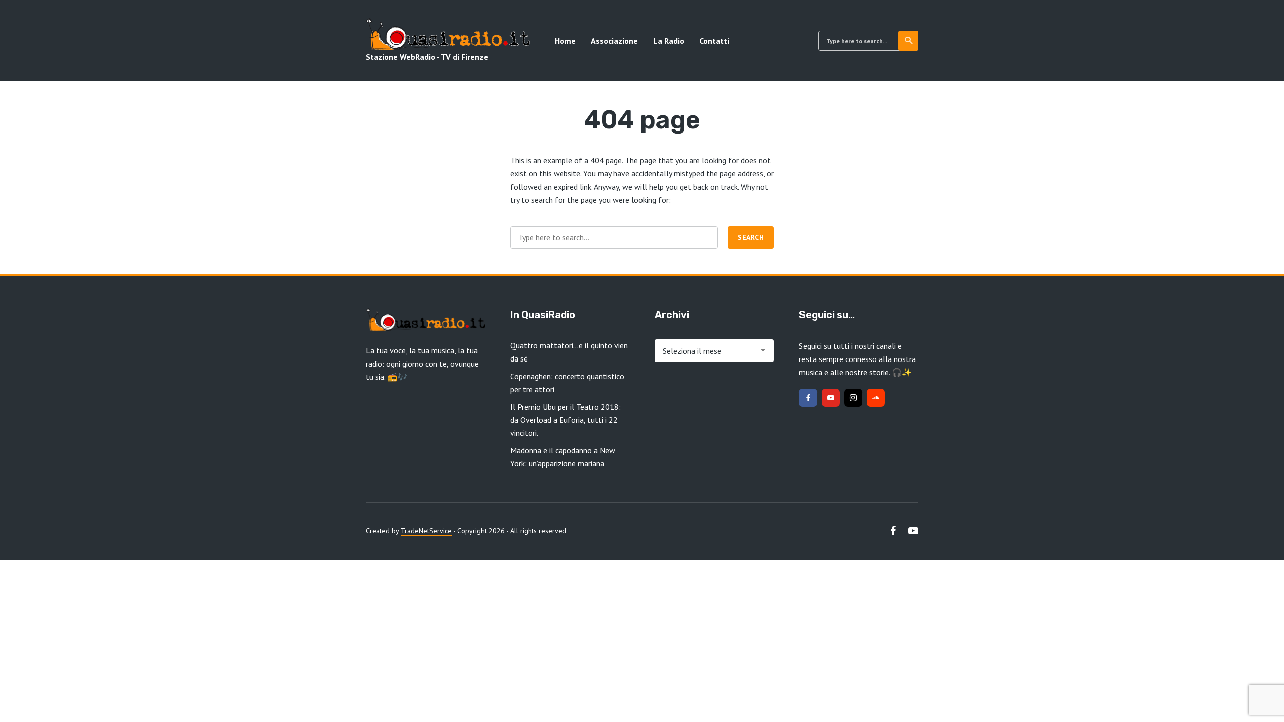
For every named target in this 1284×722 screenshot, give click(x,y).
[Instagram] (853, 398)
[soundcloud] (876, 398)
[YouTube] (831, 398)
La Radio (668, 41)
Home (565, 41)
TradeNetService (426, 530)
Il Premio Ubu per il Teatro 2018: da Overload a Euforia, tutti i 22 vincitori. (565, 419)
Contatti (714, 41)
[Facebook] (808, 398)
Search (908, 41)
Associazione (614, 41)
